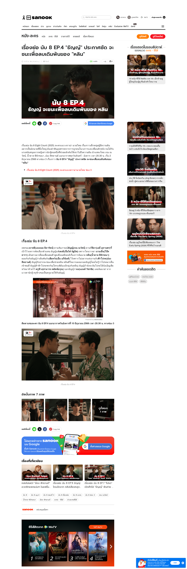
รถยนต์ (92, 26)
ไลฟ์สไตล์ (82, 26)
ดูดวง (48, 26)
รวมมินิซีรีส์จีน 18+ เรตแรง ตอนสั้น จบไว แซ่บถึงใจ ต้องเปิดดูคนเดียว (144, 147)
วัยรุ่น (104, 26)
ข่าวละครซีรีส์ (72, 499)
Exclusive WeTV (121, 26)
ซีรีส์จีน (143, 281)
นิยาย (133, 26)
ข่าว (42, 26)
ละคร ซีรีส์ (133, 281)
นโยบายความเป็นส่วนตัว (154, 565)
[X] (40, 123)
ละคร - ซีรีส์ (58, 499)
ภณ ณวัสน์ (103, 495)
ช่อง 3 (111, 323)
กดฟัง (95, 61)
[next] (111, 546)
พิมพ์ (47, 61)
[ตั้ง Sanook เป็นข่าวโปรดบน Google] (68, 444)
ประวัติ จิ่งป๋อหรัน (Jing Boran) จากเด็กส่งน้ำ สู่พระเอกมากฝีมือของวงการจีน (146, 180)
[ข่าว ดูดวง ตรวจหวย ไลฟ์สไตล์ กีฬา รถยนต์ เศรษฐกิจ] (37, 17)
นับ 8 (25, 495)
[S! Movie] (27, 509)
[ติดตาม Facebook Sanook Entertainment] (146, 257)
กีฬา (65, 26)
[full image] (33, 410)
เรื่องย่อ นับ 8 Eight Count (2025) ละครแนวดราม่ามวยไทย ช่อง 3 (59, 169)
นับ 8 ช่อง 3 (90, 495)
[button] (83, 17)
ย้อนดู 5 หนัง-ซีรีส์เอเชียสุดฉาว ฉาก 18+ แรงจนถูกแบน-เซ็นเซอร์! (144, 212)
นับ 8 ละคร (77, 495)
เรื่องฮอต (35, 26)
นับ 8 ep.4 (35, 495)
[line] (34, 123)
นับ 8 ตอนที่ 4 (48, 495)
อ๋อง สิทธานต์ (45, 499)
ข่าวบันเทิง (57, 26)
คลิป (110, 26)
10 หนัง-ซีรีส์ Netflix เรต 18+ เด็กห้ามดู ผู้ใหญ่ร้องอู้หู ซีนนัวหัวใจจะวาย (146, 80)
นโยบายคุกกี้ (165, 565)
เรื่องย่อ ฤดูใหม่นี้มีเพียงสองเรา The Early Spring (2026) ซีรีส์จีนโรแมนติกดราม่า (145, 245)
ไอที (98, 26)
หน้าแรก (26, 26)
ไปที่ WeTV (98, 527)
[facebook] (45, 123)
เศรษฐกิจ (73, 26)
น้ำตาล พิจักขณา (29, 499)
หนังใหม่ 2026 (147, 277)
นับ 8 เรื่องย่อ (63, 495)
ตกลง (175, 563)
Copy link (56, 123)
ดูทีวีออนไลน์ (134, 277)
